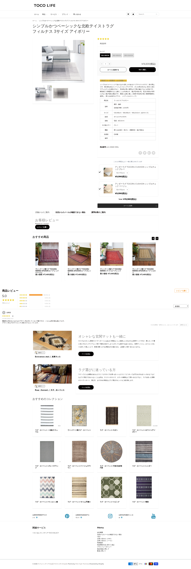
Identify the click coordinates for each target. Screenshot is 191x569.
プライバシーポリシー (104, 547)
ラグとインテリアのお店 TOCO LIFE (50, 564)
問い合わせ (77, 14)
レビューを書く (42, 227)
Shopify (64, 564)
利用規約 (100, 543)
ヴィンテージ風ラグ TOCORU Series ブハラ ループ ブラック (155, 270)
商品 (43, 14)
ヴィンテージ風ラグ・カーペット (79, 430)
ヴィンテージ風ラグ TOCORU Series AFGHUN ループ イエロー (123, 271)
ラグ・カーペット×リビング (109, 502)
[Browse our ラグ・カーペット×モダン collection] (112, 416)
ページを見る (86, 354)
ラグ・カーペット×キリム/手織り (79, 502)
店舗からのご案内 (42, 212)
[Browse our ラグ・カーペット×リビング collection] (112, 487)
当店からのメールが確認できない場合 (70, 212)
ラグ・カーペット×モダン (109, 430)
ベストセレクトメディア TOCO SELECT (45, 533)
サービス (54, 14)
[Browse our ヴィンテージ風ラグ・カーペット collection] (79, 416)
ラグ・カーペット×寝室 (140, 502)
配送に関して (101, 551)
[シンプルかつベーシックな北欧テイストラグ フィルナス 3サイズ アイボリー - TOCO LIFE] (63, 61)
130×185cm (105, 55)
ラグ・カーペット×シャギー (142, 466)
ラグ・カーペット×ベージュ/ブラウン (79, 467)
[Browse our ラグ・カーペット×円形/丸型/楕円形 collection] (112, 451)
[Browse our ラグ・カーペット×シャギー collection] (144, 451)
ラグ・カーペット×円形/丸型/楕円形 (111, 467)
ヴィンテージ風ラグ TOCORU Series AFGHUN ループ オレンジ (59, 271)
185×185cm (117, 55)
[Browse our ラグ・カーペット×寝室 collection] (144, 487)
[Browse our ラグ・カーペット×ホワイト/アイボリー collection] (144, 415)
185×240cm (128, 55)
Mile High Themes (81, 564)
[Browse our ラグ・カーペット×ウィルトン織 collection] (47, 487)
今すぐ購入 (142, 70)
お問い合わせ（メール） (105, 540)
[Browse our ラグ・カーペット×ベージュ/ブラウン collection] (79, 451)
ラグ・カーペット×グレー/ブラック (46, 467)
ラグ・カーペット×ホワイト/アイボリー (143, 431)
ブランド (65, 14)
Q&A (98, 536)
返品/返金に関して (103, 549)
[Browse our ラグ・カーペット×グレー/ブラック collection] (47, 451)
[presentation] (153, 238)
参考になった (183, 325)
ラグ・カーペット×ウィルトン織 (46, 502)
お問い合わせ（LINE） (104, 538)
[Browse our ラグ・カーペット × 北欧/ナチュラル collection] (47, 415)
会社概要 (100, 532)
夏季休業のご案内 (98, 212)
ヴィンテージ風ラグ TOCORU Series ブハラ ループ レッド (90, 270)
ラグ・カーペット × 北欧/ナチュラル (46, 431)
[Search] (156, 14)
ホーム (36, 14)
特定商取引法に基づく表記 (105, 545)
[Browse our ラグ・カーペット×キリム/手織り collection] (79, 487)
